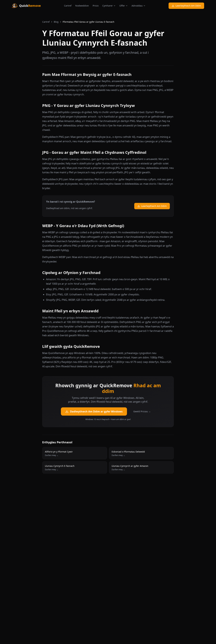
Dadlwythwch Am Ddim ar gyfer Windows (96, 411)
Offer (122, 5)
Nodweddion (82, 5)
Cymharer (107, 5)
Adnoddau (137, 5)
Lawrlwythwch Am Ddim (188, 5)
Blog (56, 21)
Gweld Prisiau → (142, 411)
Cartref (67, 5)
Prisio (96, 5)
